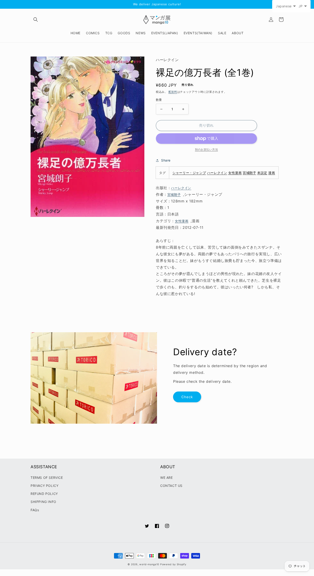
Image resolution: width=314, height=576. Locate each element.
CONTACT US (171, 486)
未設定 (262, 173)
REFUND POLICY (44, 494)
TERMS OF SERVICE (47, 478)
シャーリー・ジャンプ (189, 173)
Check (187, 397)
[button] (36, 19)
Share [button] (166, 160)
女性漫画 (235, 173)
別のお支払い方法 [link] (206, 149)
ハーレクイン (217, 173)
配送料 (172, 92)
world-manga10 (149, 564)
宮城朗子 (249, 173)
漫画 (271, 173)
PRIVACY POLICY (44, 486)
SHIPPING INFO (43, 502)
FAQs (35, 510)
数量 (159, 100)
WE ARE (166, 478)
